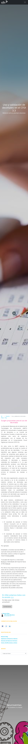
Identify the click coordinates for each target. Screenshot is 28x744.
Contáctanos (7, 606)
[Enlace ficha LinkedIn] (9, 626)
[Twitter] (6, 626)
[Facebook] (2, 626)
